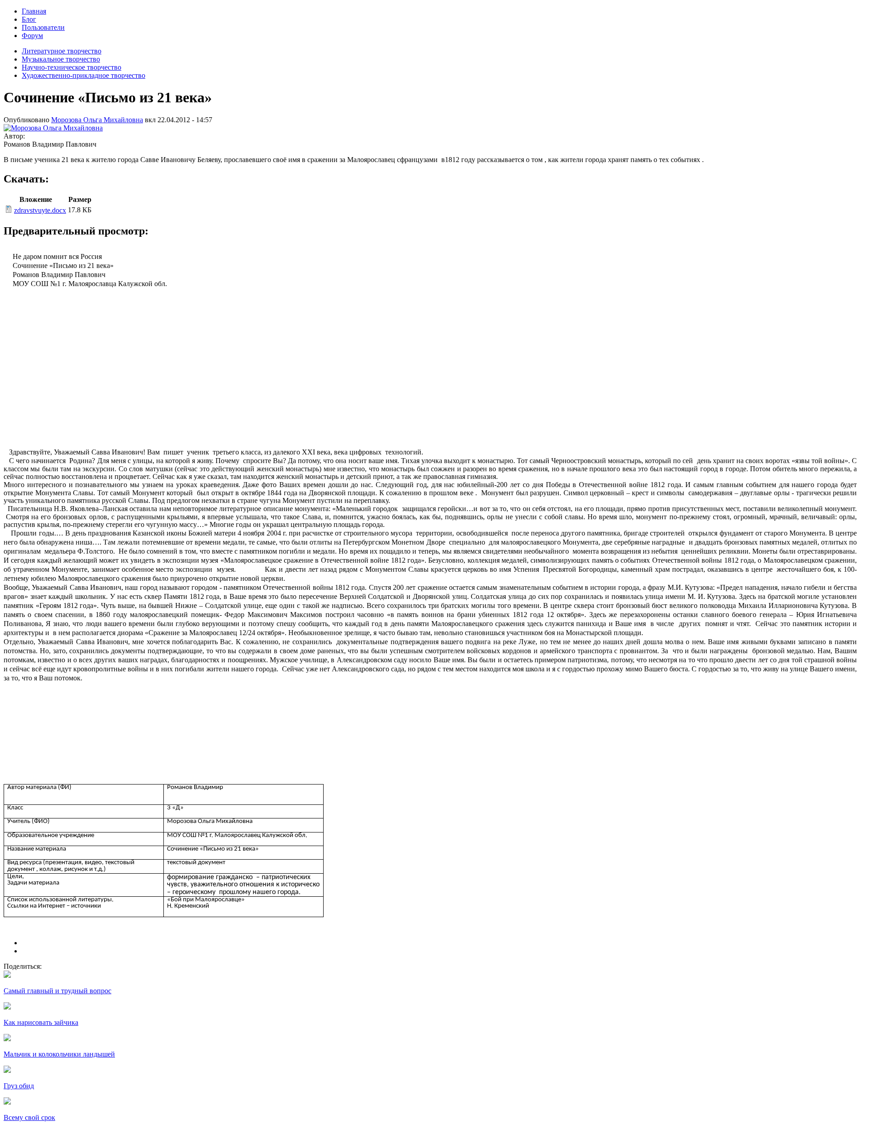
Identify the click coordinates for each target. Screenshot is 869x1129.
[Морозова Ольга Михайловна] (53, 128)
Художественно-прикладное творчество (83, 75)
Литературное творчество (61, 51)
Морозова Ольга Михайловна (97, 120)
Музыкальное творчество (61, 59)
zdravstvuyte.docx (40, 210)
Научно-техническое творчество (71, 67)
